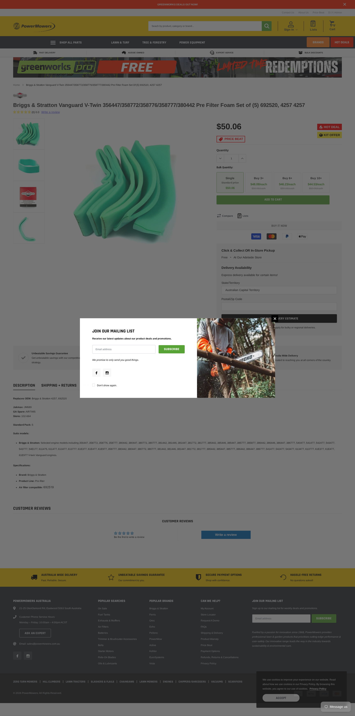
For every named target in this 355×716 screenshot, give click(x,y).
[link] (96, 373)
